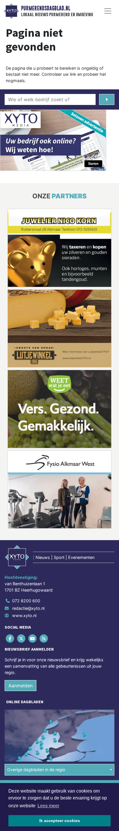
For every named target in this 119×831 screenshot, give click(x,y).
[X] (21, 638)
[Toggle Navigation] (107, 11)
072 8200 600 (26, 600)
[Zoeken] (106, 99)
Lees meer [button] (48, 805)
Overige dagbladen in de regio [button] (36, 769)
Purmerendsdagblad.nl (45, 8)
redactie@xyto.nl (28, 608)
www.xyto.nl (24, 615)
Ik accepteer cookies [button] (59, 820)
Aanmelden (20, 685)
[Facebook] (10, 638)
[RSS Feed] (44, 638)
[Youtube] (32, 638)
